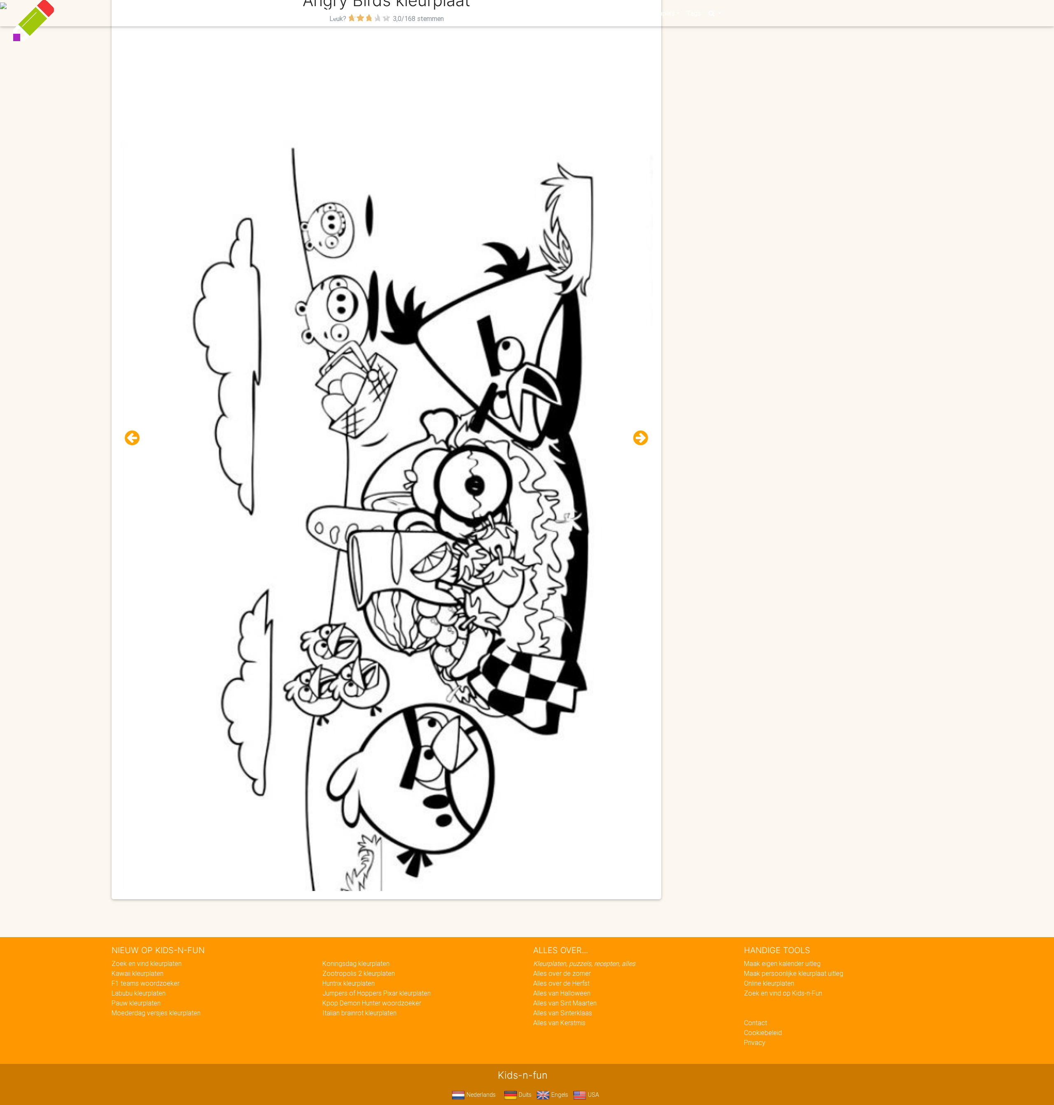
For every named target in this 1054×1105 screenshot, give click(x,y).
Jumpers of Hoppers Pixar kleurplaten (376, 993)
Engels (559, 1094)
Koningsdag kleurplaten (355, 963)
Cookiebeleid (763, 1032)
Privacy (754, 1042)
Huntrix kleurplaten (348, 983)
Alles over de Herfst (561, 983)
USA (592, 1094)
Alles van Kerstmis (559, 1023)
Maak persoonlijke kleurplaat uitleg (793, 973)
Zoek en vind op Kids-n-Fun (783, 993)
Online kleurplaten (769, 983)
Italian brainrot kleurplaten (359, 1013)
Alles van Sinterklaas (562, 1013)
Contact (755, 1023)
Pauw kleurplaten (136, 1003)
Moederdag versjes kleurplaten (156, 1013)
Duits (524, 1094)
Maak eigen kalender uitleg (782, 963)
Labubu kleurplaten (139, 993)
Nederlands (480, 1094)
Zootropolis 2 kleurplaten (358, 973)
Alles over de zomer (562, 973)
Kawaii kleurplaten (137, 973)
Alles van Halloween (561, 993)
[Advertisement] (387, 82)
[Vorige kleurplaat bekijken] (135, 438)
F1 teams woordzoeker (146, 983)
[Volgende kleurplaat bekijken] (637, 438)
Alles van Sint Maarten (565, 1003)
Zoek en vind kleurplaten (147, 963)
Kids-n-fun (346, 12)
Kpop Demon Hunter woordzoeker (371, 1003)
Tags (693, 13)
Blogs (453, 13)
